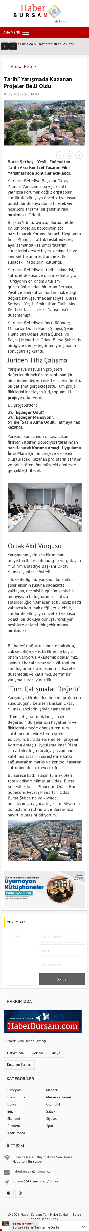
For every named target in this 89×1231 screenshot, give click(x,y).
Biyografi (14, 1090)
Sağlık (50, 1111)
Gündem (13, 1125)
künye (56, 1053)
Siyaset (51, 1118)
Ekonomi (13, 1118)
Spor (49, 1125)
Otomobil (53, 1104)
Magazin (52, 1090)
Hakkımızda (15, 1053)
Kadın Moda (16, 1133)
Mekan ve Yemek (58, 1097)
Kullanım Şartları (19, 1064)
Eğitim (11, 1111)
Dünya (12, 1104)
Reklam (37, 1053)
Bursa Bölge (23, 66)
